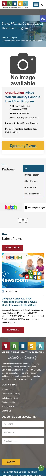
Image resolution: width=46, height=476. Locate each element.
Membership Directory (11, 394)
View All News (12, 248)
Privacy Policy (8, 407)
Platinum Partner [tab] (32, 194)
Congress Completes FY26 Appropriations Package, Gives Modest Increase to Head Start (19, 301)
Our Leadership (8, 402)
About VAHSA (8, 389)
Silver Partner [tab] (30, 181)
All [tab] (25, 168)
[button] (43, 18)
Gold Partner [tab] (30, 187)
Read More (13, 330)
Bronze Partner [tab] (31, 175)
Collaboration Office (10, 398)
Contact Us (6, 411)
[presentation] (20, 220)
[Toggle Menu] (36, 4)
